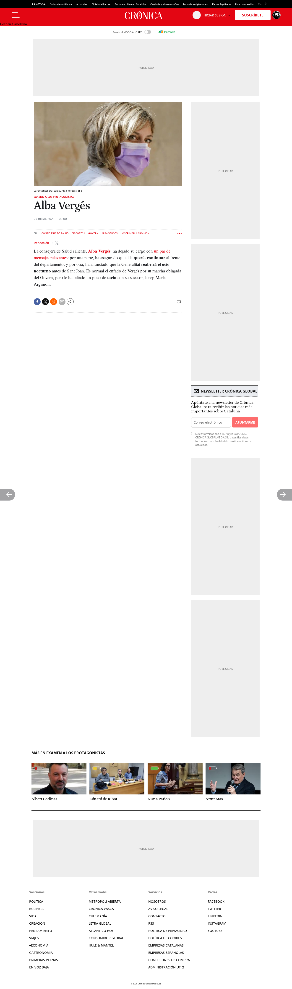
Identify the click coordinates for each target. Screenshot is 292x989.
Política (36, 901)
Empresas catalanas (166, 945)
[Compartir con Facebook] (37, 301)
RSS (151, 923)
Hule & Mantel (101, 945)
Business (36, 909)
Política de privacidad (167, 930)
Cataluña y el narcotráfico (164, 4)
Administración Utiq (166, 967)
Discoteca (78, 233)
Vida (32, 916)
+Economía (38, 945)
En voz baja (39, 967)
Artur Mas (81, 4)
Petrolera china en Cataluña (130, 4)
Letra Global (100, 923)
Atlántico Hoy (101, 930)
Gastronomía (41, 952)
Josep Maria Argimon (135, 233)
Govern (93, 233)
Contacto (157, 916)
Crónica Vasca (101, 909)
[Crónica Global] (146, 15)
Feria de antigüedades (195, 4)
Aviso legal (158, 909)
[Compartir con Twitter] (45, 301)
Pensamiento (40, 930)
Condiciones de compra (169, 960)
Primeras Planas (43, 960)
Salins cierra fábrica (61, 4)
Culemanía (98, 916)
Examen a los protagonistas (54, 196)
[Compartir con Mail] (62, 301)
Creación (37, 923)
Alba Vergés (110, 233)
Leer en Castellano (13, 24)
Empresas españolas (166, 952)
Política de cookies (165, 938)
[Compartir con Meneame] (53, 301)
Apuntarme (245, 422)
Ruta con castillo (244, 4)
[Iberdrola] (166, 32)
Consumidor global (106, 938)
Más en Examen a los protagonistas (68, 753)
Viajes (34, 938)
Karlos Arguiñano (221, 4)
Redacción (42, 243)
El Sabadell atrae (101, 4)
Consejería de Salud (55, 233)
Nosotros (157, 901)
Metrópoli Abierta (105, 901)
